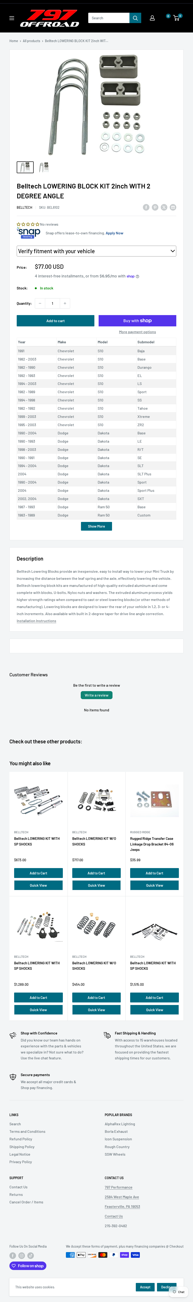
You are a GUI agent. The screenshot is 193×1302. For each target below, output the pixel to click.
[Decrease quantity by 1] (40, 303)
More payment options (137, 331)
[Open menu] (11, 18)
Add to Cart (38, 873)
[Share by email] (173, 207)
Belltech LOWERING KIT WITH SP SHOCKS (37, 841)
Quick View (38, 885)
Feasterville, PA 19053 (122, 1206)
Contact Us (18, 1187)
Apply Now (114, 233)
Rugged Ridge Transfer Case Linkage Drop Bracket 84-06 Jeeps (152, 844)
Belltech (24, 207)
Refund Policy (20, 1139)
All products (31, 41)
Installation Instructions (36, 620)
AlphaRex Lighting (120, 1124)
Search (15, 1124)
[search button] (135, 18)
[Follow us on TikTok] (30, 1255)
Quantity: (24, 303)
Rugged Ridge (140, 832)
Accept (145, 1287)
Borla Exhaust (116, 1131)
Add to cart (55, 320)
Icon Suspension (118, 1139)
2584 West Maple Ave (122, 1196)
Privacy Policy (20, 1161)
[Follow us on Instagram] (21, 1255)
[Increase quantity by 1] (65, 303)
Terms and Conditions (27, 1131)
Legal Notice (19, 1154)
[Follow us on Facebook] (12, 1255)
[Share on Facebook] (146, 207)
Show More (96, 526)
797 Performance (119, 1187)
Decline (166, 1287)
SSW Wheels (115, 1154)
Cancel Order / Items (26, 1202)
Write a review (97, 695)
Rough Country (117, 1146)
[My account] (152, 17)
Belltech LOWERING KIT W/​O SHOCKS (94, 841)
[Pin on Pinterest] (155, 207)
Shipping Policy (22, 1146)
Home (13, 41)
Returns (16, 1194)
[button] (163, 18)
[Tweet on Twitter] (164, 207)
